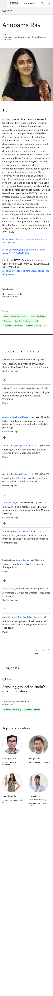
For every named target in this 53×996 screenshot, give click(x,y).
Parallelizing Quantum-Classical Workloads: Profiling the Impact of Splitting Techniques (25, 537)
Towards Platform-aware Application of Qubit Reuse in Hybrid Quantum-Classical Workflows (26, 395)
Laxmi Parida (9, 796)
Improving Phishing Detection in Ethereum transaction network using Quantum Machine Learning (26, 510)
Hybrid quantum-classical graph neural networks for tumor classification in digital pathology (24, 424)
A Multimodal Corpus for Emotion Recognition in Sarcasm (26, 594)
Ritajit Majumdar (22, 531)
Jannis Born (21, 560)
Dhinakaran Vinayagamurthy (37, 798)
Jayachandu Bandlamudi (29, 617)
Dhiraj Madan (22, 417)
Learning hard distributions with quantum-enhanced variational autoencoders (24, 451)
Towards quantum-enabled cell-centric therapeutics (22, 566)
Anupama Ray (8, 417)
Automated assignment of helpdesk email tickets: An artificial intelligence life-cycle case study (24, 624)
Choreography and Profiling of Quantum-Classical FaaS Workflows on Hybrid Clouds (25, 365)
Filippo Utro (35, 758)
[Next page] (49, 650)
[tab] (12, 351)
